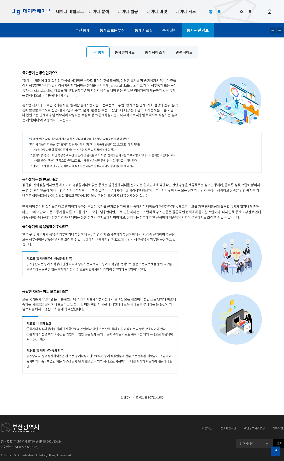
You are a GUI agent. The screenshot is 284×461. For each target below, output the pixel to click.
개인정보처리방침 (254, 428)
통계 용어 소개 (155, 52)
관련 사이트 (184, 52)
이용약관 (207, 428)
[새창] (20, 428)
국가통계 (98, 52)
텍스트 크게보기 (273, 30)
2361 (42, 447)
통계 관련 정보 (198, 30)
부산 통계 (82, 30)
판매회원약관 (228, 428)
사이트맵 (278, 428)
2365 (34, 447)
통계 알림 (169, 30)
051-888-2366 (22, 447)
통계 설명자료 (125, 52)
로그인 (269, 11)
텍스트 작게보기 (280, 30)
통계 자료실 (143, 30)
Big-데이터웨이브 (31, 11)
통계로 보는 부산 (112, 30)
